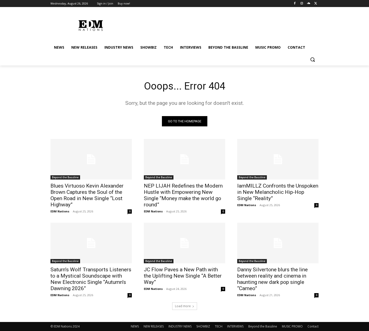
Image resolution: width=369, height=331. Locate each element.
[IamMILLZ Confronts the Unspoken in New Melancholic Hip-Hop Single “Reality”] (278, 159)
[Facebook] (295, 4)
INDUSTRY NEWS (180, 326)
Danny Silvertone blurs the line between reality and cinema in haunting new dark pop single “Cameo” (272, 279)
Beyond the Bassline (65, 177)
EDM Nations (59, 211)
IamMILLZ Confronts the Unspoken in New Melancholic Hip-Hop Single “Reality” (277, 192)
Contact (313, 326)
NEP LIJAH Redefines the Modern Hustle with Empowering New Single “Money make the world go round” (183, 195)
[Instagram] (302, 4)
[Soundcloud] (309, 4)
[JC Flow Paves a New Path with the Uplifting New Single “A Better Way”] (184, 243)
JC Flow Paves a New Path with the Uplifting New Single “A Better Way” (183, 276)
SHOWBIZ (203, 326)
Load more (183, 306)
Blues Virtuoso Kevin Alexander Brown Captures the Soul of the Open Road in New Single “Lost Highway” (87, 195)
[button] (312, 59)
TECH (218, 326)
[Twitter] (316, 4)
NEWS (135, 326)
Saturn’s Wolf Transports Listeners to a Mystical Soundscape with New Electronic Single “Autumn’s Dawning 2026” (90, 279)
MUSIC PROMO (292, 326)
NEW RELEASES (154, 326)
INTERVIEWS (235, 326)
